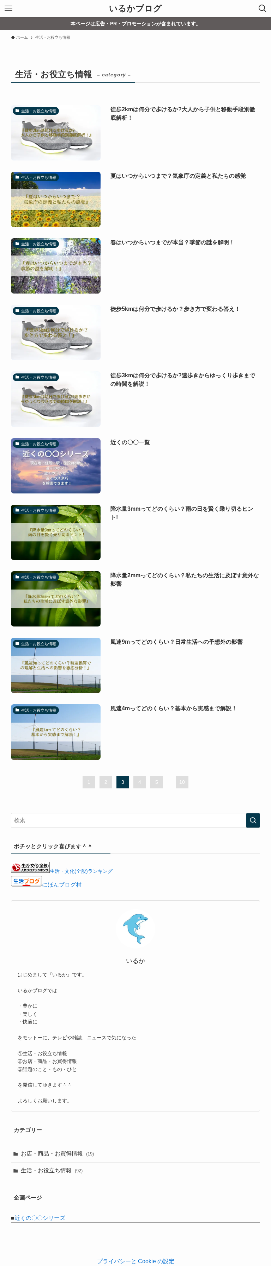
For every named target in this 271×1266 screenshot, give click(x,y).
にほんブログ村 (62, 885)
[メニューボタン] (8, 8)
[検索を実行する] (253, 820)
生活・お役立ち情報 (52, 1170)
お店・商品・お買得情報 (57, 1154)
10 (182, 782)
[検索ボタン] (262, 8)
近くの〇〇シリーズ (39, 1218)
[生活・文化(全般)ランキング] (30, 871)
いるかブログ (135, 8)
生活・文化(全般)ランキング (81, 871)
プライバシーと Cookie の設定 (135, 1261)
